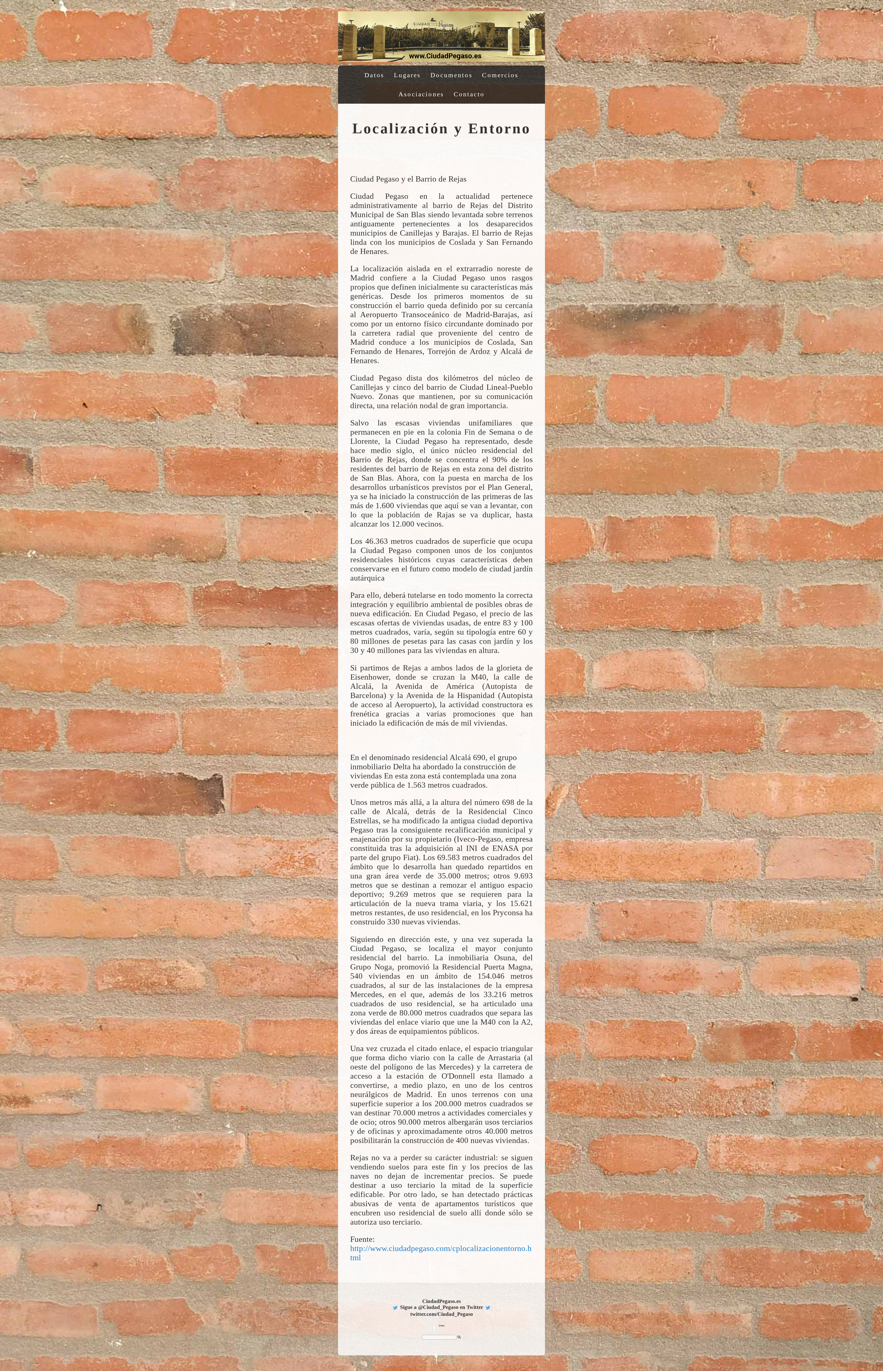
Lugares (407, 75)
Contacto (469, 94)
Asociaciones (421, 94)
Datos (374, 75)
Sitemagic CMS (869, 3)
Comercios (500, 75)
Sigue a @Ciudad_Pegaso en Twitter (442, 1307)
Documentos (451, 75)
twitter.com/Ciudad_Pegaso (441, 1314)
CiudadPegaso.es (441, 1301)
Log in (850, 3)
